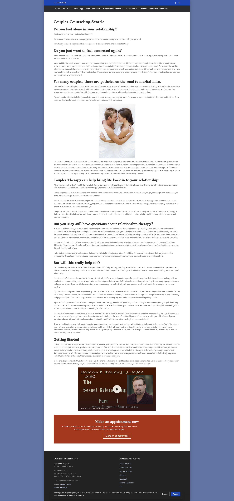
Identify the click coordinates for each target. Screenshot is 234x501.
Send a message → (61, 487)
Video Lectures (125, 463)
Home (57, 9)
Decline (164, 494)
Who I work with (93, 9)
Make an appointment (117, 435)
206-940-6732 (61, 3)
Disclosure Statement (158, 9)
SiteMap (122, 475)
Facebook (123, 479)
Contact (143, 9)
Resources (130, 9)
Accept (175, 494)
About (65, 9)
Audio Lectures (125, 467)
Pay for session (125, 471)
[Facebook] (176, 3)
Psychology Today (126, 483)
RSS (120, 487)
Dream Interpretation (112, 9)
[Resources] (179, 3)
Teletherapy (78, 9)
